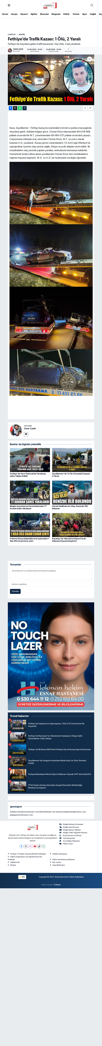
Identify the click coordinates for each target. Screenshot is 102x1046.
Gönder (15, 591)
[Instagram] (30, 846)
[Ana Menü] (9, 5)
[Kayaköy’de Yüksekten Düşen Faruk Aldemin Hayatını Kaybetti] (72, 525)
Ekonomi (44, 14)
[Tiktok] (39, 846)
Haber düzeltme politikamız (63, 859)
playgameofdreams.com (21, 815)
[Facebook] (21, 846)
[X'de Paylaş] (15, 108)
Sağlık (93, 14)
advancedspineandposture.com (71, 812)
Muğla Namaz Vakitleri (72, 830)
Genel (5, 14)
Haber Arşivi (68, 844)
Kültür (66, 14)
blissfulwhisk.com (47, 812)
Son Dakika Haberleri (71, 841)
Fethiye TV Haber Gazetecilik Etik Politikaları (28, 854)
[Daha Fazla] (25, 108)
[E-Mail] (26, 434)
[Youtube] (35, 846)
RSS (23, 877)
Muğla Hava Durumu (71, 827)
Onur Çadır (30, 428)
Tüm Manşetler (69, 838)
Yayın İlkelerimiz (58, 865)
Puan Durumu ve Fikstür (72, 835)
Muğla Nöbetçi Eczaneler (73, 824)
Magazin (55, 14)
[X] (26, 846)
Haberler (12, 34)
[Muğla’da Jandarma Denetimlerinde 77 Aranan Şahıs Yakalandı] (30, 492)
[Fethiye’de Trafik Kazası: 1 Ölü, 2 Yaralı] (51, 79)
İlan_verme (56, 862)
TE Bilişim (57, 885)
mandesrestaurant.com (28, 812)
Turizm (76, 14)
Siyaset (24, 14)
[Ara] (91, 5)
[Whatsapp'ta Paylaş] (20, 108)
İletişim (13, 865)
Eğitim (34, 14)
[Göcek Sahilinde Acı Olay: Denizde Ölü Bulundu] (72, 492)
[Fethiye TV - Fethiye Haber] (50, 5)
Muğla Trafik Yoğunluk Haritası (75, 833)
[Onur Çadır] (16, 430)
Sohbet (13, 812)
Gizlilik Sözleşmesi (59, 854)
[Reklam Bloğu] (51, 656)
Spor (84, 14)
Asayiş (14, 14)
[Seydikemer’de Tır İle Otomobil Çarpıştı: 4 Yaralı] (72, 460)
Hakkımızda (15, 862)
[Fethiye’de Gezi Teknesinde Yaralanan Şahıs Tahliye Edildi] (30, 460)
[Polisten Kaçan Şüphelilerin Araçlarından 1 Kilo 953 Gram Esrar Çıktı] (30, 525)
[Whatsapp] (44, 846)
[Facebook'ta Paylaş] (10, 108)
